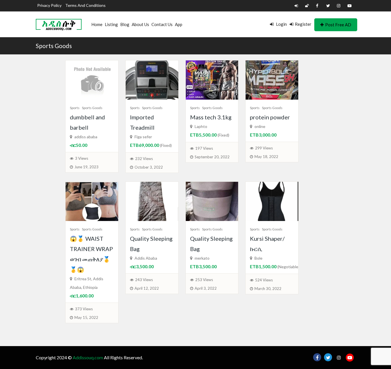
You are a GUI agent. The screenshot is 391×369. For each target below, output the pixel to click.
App (178, 24)
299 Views (264, 148)
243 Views (144, 279)
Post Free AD (338, 24)
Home (96, 24)
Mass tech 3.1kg (211, 117)
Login (281, 24)
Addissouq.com (88, 357)
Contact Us (162, 24)
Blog (124, 24)
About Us (140, 24)
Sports (75, 108)
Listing (111, 24)
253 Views (204, 279)
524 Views (264, 280)
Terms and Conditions (85, 5)
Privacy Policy (49, 5)
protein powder (270, 117)
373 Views (84, 309)
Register (303, 24)
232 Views (144, 158)
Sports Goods (54, 45)
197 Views (204, 148)
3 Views (81, 158)
